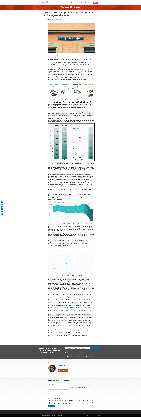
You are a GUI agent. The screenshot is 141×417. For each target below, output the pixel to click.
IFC (56, 415)
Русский (94, 351)
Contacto (89, 2)
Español (50, 19)
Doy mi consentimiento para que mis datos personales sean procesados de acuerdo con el (82, 355)
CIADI (61, 415)
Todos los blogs (79, 2)
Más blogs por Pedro (63, 370)
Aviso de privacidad (59, 400)
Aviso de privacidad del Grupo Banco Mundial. (82, 356)
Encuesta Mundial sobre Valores (77, 72)
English (53, 19)
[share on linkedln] (2, 209)
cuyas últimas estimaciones (63, 71)
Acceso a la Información (49, 411)
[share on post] (2, 207)
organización (63, 320)
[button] (100, 2)
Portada (72, 2)
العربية (60, 19)
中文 (62, 19)
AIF (54, 415)
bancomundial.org (97, 0)
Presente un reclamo (98, 411)
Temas (85, 2)
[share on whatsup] (2, 211)
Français (57, 19)
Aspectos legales (41, 411)
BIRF (52, 415)
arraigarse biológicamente (54, 301)
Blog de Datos (75, 7)
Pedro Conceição (48, 17)
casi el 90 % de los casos (77, 327)
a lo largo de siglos (63, 64)
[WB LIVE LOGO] (95, 3)
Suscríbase (95, 348)
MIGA (59, 415)
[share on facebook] (2, 204)
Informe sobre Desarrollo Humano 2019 (75, 68)
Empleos (55, 411)
